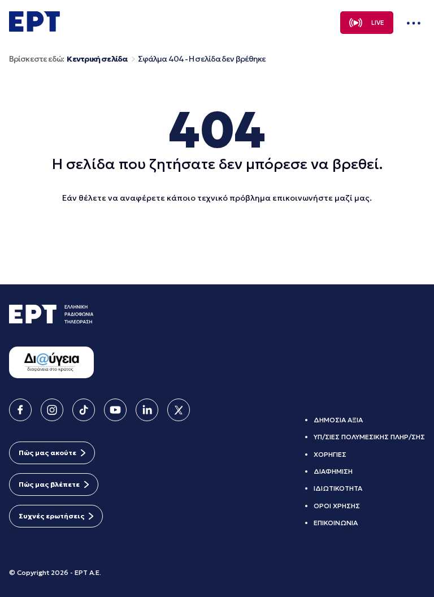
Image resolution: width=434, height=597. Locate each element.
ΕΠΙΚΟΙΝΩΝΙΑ (336, 522)
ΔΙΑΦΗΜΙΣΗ (333, 471)
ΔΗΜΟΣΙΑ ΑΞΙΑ (338, 420)
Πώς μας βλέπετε (49, 484)
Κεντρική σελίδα (97, 59)
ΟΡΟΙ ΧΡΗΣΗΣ (337, 505)
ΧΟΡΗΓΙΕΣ (330, 454)
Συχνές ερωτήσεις (51, 516)
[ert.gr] (34, 28)
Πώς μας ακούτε (47, 452)
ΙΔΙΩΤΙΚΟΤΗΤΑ (338, 488)
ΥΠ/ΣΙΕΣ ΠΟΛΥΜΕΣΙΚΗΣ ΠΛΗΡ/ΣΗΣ (369, 436)
